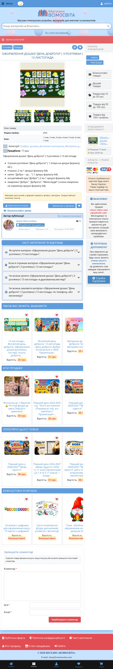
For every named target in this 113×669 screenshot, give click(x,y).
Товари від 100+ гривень (100, 116)
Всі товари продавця (69, 215)
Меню (59, 3)
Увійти (108, 3)
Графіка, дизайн (29, 146)
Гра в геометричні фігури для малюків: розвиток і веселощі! (47, 528)
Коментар (10, 568)
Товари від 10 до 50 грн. (100, 95)
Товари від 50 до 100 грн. (100, 106)
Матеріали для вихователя (80, 146)
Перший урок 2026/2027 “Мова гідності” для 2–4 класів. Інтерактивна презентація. (77, 469)
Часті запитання (82, 638)
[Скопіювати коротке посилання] (74, 47)
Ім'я (7, 605)
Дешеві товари (97, 85)
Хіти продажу (12, 646)
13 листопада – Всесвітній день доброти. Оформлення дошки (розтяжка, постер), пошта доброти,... (17, 348)
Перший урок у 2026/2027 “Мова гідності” (77, 405)
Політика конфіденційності (48, 638)
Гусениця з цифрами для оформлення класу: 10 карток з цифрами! (17, 528)
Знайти (108, 26)
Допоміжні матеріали (51, 146)
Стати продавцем (39, 646)
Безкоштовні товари (100, 74)
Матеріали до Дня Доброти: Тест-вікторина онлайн (77, 344)
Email (7, 612)
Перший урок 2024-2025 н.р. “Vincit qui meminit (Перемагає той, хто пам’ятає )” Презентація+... (47, 408)
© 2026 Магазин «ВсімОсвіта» (56, 653)
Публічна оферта (14, 638)
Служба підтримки (98, 279)
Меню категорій (15, 39)
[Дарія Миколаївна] (9, 225)
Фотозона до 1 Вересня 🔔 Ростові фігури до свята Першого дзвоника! (16, 407)
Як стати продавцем (56, 32)
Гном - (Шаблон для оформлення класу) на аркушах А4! (77, 528)
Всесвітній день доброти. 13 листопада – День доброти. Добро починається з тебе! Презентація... (47, 347)
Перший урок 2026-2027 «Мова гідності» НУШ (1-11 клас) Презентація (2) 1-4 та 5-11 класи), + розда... (47, 469)
